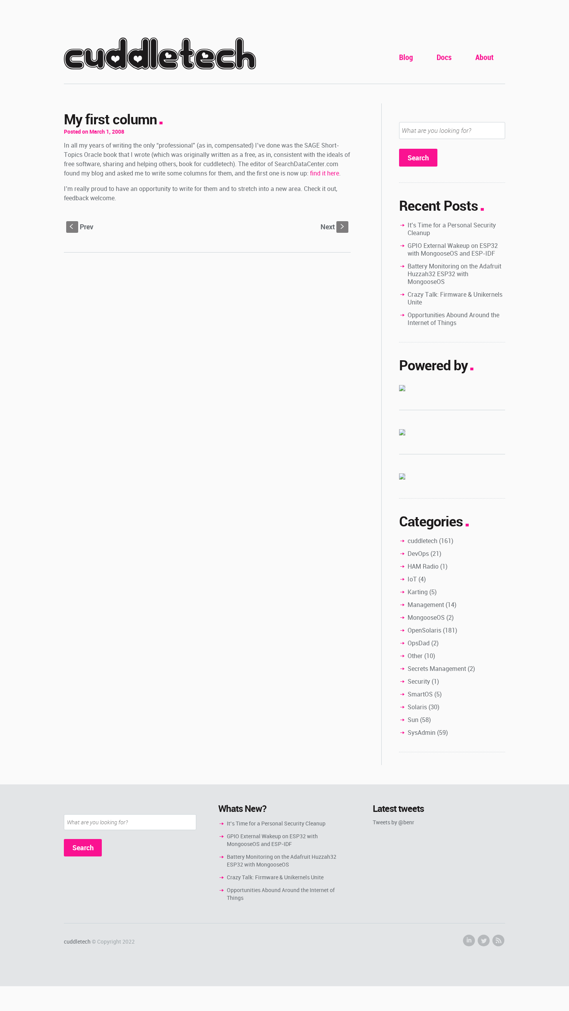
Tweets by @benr (393, 822)
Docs (444, 57)
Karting (418, 592)
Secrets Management (437, 668)
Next (333, 226)
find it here (324, 173)
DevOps (418, 553)
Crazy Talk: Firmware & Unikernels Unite (455, 298)
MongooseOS (426, 617)
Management (426, 604)
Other (415, 656)
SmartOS (420, 694)
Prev (81, 226)
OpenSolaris (424, 630)
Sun (413, 719)
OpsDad (419, 643)
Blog (406, 57)
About (484, 57)
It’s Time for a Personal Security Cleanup (452, 229)
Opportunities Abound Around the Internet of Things (453, 319)
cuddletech (160, 55)
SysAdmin (421, 732)
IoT (412, 579)
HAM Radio (423, 566)
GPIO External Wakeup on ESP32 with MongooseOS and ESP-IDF (453, 249)
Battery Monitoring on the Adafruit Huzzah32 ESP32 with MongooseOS (454, 274)
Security (419, 681)
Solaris (417, 707)
